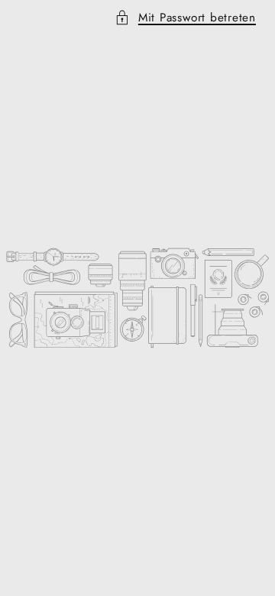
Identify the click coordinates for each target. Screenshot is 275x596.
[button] (137, 18)
